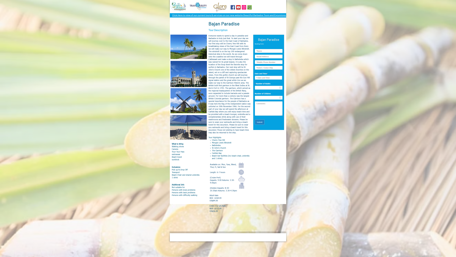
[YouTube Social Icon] (238, 7)
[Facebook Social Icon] (233, 7)
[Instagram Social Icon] (244, 7)
